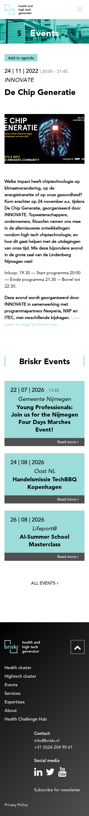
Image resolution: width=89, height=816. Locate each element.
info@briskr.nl (46, 740)
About (11, 710)
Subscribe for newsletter (57, 789)
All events (44, 583)
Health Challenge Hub (26, 719)
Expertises (15, 702)
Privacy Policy (16, 804)
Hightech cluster (20, 676)
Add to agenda (21, 58)
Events (11, 684)
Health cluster (18, 667)
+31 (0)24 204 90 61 (53, 747)
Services (12, 693)
